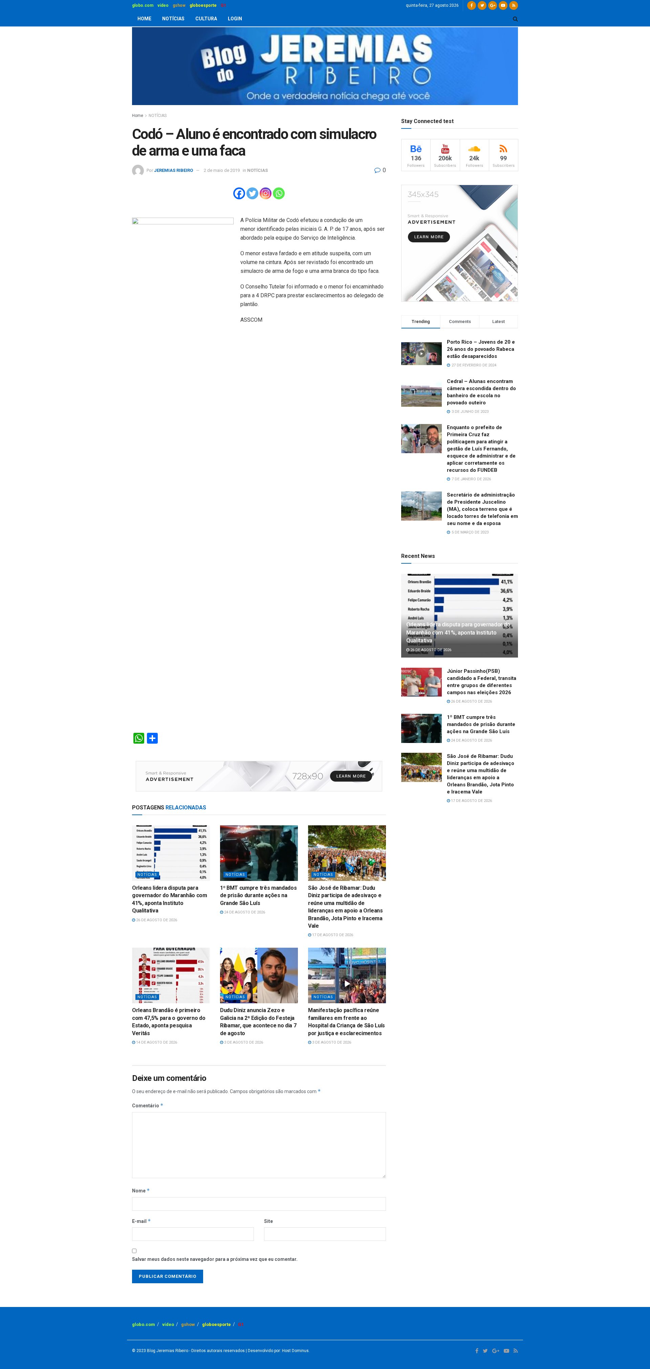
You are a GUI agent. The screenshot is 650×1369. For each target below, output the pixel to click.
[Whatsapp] (279, 193)
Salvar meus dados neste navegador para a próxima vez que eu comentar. (215, 1259)
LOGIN (235, 18)
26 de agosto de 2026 (156, 920)
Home (137, 115)
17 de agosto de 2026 (332, 935)
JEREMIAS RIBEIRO (173, 170)
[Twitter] (252, 193)
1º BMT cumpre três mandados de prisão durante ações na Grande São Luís (258, 895)
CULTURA (206, 18)
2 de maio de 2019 (222, 170)
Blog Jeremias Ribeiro (167, 1350)
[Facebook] (239, 193)
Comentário (148, 1105)
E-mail (141, 1221)
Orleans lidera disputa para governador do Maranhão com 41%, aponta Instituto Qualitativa (458, 632)
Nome (141, 1190)
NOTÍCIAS (173, 18)
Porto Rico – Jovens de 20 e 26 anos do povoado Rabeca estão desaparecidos (481, 349)
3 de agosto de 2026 (243, 1042)
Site (268, 1221)
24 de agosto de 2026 (244, 912)
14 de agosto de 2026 (156, 1042)
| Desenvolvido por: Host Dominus (277, 1350)
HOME (144, 18)
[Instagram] (266, 193)
